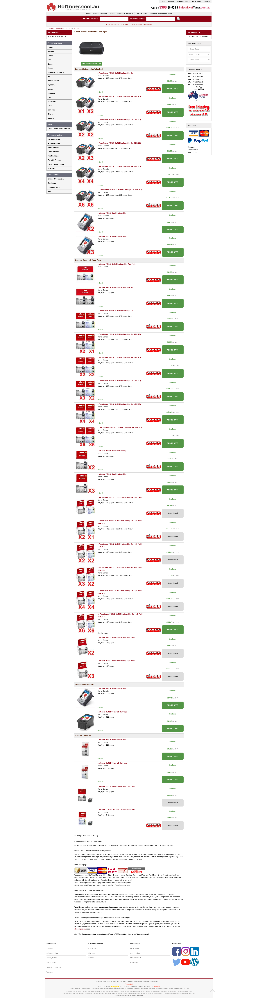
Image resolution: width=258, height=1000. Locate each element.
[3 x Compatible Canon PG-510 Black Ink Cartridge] (85, 246)
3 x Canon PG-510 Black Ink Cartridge (112, 236)
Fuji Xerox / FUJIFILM (56, 72)
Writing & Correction (56, 179)
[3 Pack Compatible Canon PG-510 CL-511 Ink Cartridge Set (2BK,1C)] (85, 106)
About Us (206, 1)
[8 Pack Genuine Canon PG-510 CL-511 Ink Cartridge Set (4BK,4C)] (85, 413)
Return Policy (51, 963)
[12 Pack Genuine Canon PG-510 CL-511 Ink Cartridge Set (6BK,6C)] (85, 437)
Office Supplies (142, 14)
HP (49, 77)
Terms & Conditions (53, 967)
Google (157, 986)
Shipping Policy (52, 953)
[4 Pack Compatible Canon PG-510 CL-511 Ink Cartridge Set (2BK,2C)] (85, 129)
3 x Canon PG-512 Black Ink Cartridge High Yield (116, 661)
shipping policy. (80, 929)
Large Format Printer (56, 164)
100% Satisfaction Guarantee (141, 24)
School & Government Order (161, 14)
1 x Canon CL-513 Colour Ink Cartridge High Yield (116, 810)
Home (88, 14)
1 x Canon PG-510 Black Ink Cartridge (112, 688)
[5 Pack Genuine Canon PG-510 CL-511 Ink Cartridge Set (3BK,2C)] (85, 390)
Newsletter (134, 963)
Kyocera (51, 85)
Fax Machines (53, 156)
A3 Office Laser (54, 143)
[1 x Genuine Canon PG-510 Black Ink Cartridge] (85, 749)
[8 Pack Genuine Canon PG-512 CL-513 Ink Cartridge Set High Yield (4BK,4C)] (85, 600)
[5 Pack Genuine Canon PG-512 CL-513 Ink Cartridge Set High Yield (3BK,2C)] (85, 577)
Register (171, 1)
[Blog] (194, 962)
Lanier (50, 89)
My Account (196, 1)
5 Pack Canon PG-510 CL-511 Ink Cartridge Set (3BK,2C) (119, 143)
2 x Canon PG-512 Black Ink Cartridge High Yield (116, 637)
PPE (49, 191)
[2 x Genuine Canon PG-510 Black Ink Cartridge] (85, 460)
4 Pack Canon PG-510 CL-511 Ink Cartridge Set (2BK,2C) (119, 120)
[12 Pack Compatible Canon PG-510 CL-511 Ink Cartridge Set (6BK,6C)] (85, 199)
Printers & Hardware (125, 14)
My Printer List (135, 958)
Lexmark (51, 93)
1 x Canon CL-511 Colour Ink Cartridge (112, 712)
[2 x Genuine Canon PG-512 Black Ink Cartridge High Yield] (85, 647)
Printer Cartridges (100, 14)
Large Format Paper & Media (59, 129)
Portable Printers (54, 160)
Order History (135, 953)
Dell (49, 60)
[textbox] (114, 19)
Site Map (91, 953)
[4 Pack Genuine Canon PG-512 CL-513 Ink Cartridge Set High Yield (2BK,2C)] (85, 553)
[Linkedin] (194, 951)
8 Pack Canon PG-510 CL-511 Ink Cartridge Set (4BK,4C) (119, 166)
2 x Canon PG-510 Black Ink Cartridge (112, 213)
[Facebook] (176, 951)
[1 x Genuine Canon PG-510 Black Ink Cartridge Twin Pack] (85, 297)
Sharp (50, 114)
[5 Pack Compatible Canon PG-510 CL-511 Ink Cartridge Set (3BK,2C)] (85, 152)
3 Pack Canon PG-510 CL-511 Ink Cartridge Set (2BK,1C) (119, 96)
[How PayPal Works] (198, 140)
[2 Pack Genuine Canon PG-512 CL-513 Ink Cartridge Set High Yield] (85, 507)
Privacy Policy (51, 958)
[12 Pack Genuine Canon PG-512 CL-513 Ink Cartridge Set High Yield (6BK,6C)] (85, 623)
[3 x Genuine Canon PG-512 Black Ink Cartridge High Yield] (85, 670)
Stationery (52, 183)
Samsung (51, 110)
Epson (50, 68)
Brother (51, 51)
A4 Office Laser (54, 139)
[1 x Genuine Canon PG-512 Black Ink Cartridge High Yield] (85, 795)
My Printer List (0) (183, 1)
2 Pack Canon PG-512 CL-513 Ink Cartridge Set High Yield (119, 497)
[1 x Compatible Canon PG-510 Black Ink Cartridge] (85, 698)
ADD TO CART (172, 89)
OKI (49, 97)
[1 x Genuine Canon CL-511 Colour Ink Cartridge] (85, 772)
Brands (91, 958)
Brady (50, 47)
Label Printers (53, 152)
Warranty (49, 972)
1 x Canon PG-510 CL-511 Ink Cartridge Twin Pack (116, 264)
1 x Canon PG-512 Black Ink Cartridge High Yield (116, 786)
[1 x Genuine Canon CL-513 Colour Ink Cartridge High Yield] (85, 819)
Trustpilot (129, 984)
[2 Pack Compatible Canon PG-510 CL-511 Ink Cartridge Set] (85, 82)
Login (163, 1)
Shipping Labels (54, 187)
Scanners (51, 168)
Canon (50, 56)
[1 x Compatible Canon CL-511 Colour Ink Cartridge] (85, 721)
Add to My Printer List (91, 64)
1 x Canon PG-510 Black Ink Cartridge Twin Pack (116, 287)
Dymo (50, 64)
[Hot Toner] (73, 3)
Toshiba (51, 118)
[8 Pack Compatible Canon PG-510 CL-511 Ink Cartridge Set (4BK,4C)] (85, 176)
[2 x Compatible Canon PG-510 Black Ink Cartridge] (85, 222)
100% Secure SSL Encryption (117, 24)
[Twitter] (176, 962)
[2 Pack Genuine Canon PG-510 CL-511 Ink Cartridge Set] (85, 320)
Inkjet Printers (53, 148)
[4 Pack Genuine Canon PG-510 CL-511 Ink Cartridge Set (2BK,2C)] (85, 367)
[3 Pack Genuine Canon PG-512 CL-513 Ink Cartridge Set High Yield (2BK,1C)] (85, 530)
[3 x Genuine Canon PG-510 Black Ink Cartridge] (85, 483)
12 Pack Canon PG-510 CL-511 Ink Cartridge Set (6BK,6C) (120, 190)
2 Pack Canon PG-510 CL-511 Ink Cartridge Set (115, 73)
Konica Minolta (53, 81)
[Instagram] (185, 951)
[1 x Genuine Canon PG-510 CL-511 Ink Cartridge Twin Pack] (85, 273)
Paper (112, 14)
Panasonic (52, 102)
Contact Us (92, 948)
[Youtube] (185, 962)
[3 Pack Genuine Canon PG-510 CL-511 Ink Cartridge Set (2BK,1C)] (85, 343)
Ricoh (50, 106)
